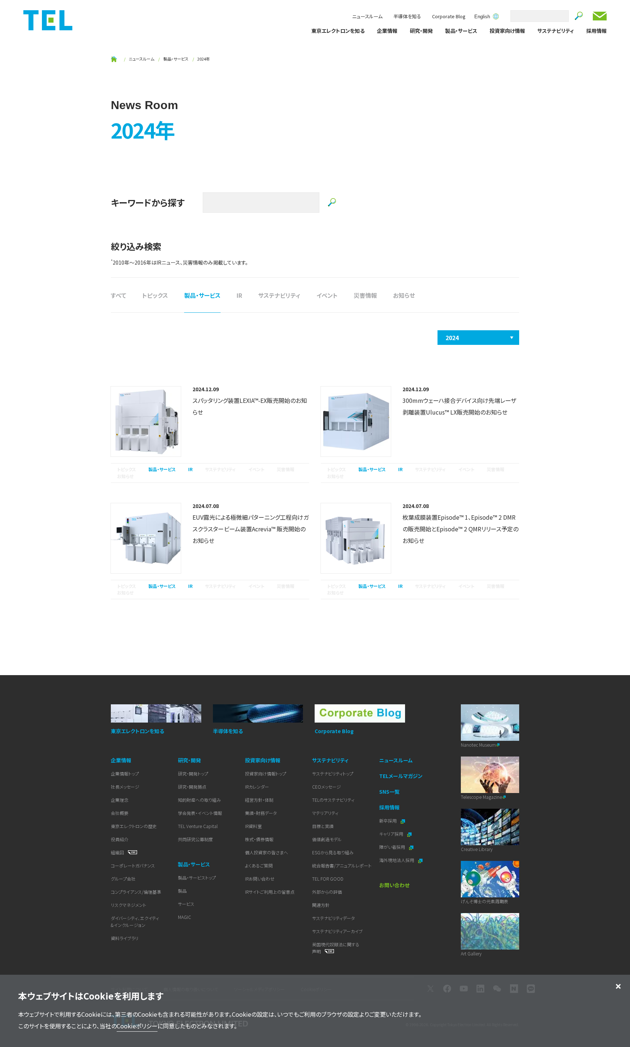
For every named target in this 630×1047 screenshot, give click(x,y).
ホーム (114, 59)
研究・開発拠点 (192, 787)
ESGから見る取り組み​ (333, 852)
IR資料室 (253, 826)
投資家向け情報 (507, 30)
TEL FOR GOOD (327, 878)
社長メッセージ (125, 787)
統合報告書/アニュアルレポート (342, 865)
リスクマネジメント (128, 905)
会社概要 (119, 813)
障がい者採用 (392, 847)
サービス (186, 904)
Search (579, 16)
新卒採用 (388, 820)
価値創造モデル (327, 839)
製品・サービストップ (197, 877)
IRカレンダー (257, 787)
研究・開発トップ (193, 773)
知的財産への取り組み (199, 800)
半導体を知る (407, 16)
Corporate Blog (449, 16)
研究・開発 (421, 30)
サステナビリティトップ (332, 773)
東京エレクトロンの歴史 (134, 826)
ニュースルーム (367, 16)
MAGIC (184, 917)
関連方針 (321, 905)
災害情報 (365, 295)
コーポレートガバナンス (133, 865)
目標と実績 (323, 826)
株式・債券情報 (259, 839)
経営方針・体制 (259, 800)
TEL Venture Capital (198, 826)
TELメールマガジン (401, 776)
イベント (327, 295)
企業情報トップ (125, 773)
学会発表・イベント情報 (200, 813)
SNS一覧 (389, 791)
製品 (182, 891)
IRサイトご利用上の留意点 (270, 892)
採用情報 (596, 30)
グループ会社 (123, 878)
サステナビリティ (555, 30)
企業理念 (119, 800)
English (482, 16)
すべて (118, 295)
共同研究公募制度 (195, 839)
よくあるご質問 (259, 865)
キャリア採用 (391, 834)
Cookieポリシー (137, 1025)
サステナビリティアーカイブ (337, 931)
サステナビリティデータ (333, 918)
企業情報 (387, 30)
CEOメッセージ (326, 787)
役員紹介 (119, 839)
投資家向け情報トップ (265, 773)
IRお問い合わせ (260, 878)
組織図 (118, 852)
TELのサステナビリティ (333, 800)
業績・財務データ (261, 813)
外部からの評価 (327, 892)
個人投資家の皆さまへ (266, 852)
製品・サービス (461, 30)
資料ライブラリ (125, 938)
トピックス (155, 295)
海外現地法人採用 (397, 860)
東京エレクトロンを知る (338, 30)
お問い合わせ (600, 16)
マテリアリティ (325, 813)
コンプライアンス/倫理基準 (136, 892)
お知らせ (404, 295)
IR (239, 295)
